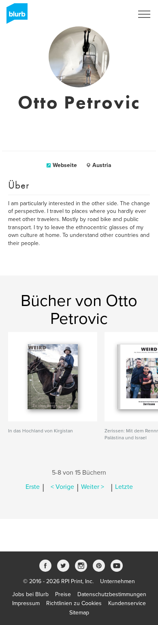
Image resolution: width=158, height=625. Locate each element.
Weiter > (92, 487)
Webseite (65, 165)
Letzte (124, 487)
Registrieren (108, 14)
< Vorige (62, 487)
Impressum (26, 603)
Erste (33, 487)
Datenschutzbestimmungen (111, 594)
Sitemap (79, 612)
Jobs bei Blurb (30, 594)
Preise (63, 594)
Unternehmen (117, 581)
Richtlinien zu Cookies (74, 603)
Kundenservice (127, 603)
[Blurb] (14, 16)
